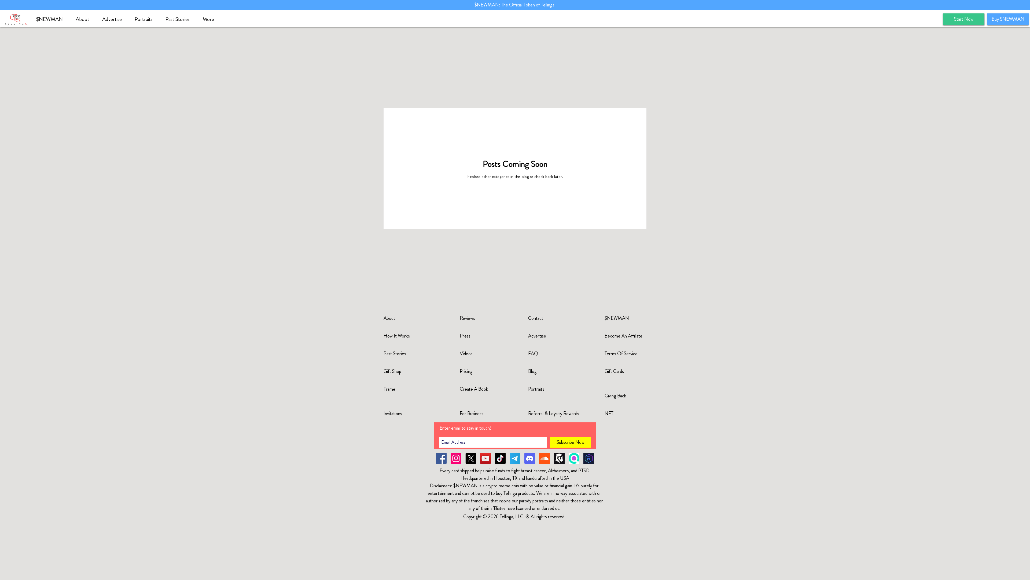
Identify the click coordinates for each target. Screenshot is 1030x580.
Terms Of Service (621, 353)
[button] (85, 19)
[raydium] (588, 458)
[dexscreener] (559, 458)
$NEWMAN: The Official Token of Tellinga (515, 4)
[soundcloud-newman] (544, 458)
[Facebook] (441, 458)
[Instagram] (456, 458)
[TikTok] (500, 458)
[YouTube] (485, 458)
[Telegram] (515, 458)
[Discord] (529, 458)
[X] (470, 458)
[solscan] (574, 458)
